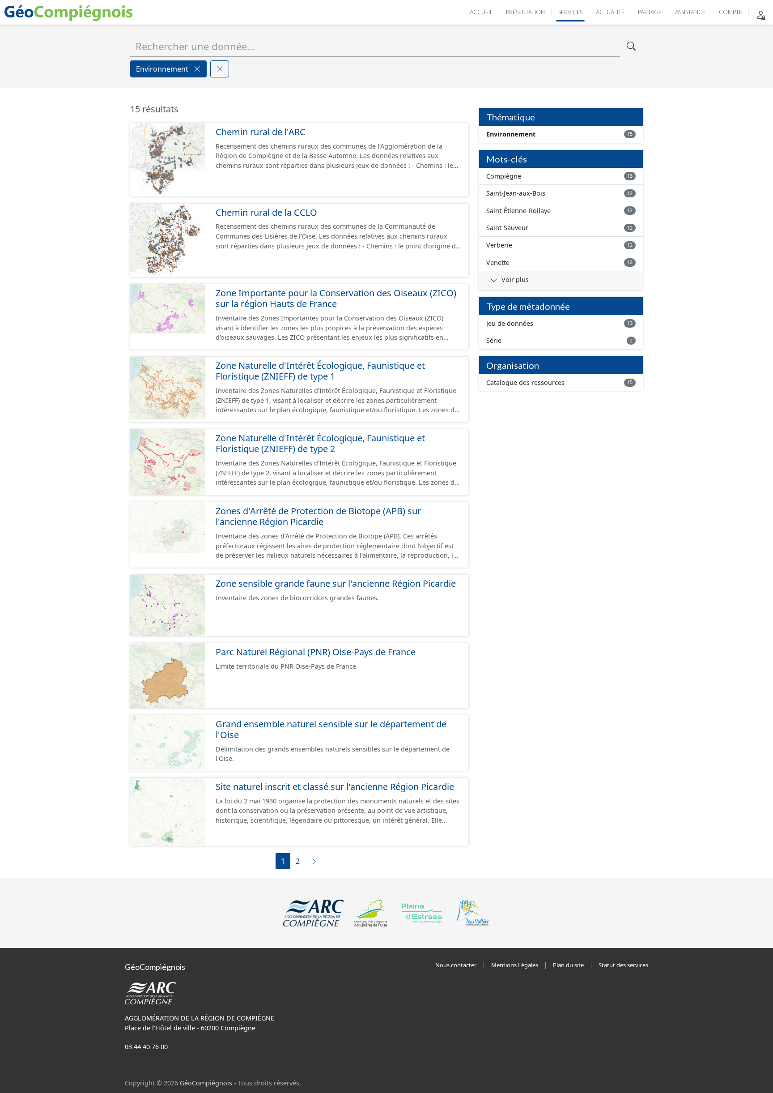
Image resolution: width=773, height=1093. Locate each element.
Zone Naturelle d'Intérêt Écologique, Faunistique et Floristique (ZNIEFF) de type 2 (320, 443)
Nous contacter (455, 965)
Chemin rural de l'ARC (261, 132)
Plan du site (568, 965)
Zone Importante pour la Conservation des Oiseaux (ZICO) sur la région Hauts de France (336, 298)
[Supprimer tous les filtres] (219, 68)
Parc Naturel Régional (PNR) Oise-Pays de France (316, 652)
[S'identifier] (761, 14)
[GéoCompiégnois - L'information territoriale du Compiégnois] (70, 12)
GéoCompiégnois (206, 1083)
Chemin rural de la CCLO (266, 212)
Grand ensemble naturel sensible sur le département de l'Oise (331, 729)
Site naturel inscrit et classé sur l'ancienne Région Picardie (335, 787)
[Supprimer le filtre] (197, 69)
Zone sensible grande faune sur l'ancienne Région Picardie (336, 583)
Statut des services (623, 965)
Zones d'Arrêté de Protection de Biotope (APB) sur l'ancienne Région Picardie (318, 516)
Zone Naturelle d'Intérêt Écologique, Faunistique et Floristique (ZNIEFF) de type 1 (320, 371)
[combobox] (375, 46)
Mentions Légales (514, 965)
